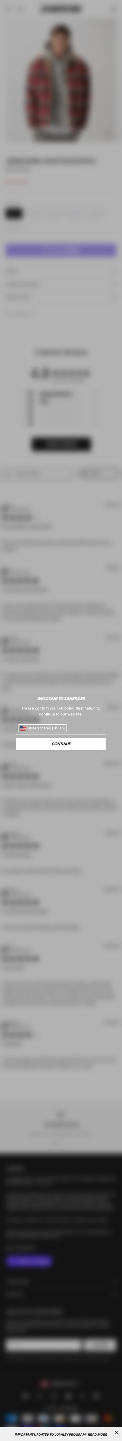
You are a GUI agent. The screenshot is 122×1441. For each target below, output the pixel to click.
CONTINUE (61, 744)
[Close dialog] (117, 1433)
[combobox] (42, 728)
